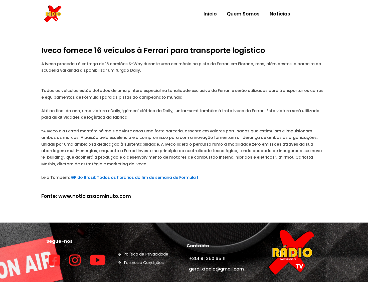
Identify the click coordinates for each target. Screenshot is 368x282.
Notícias (280, 13)
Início (210, 13)
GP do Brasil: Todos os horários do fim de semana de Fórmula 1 (134, 177)
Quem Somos (243, 13)
